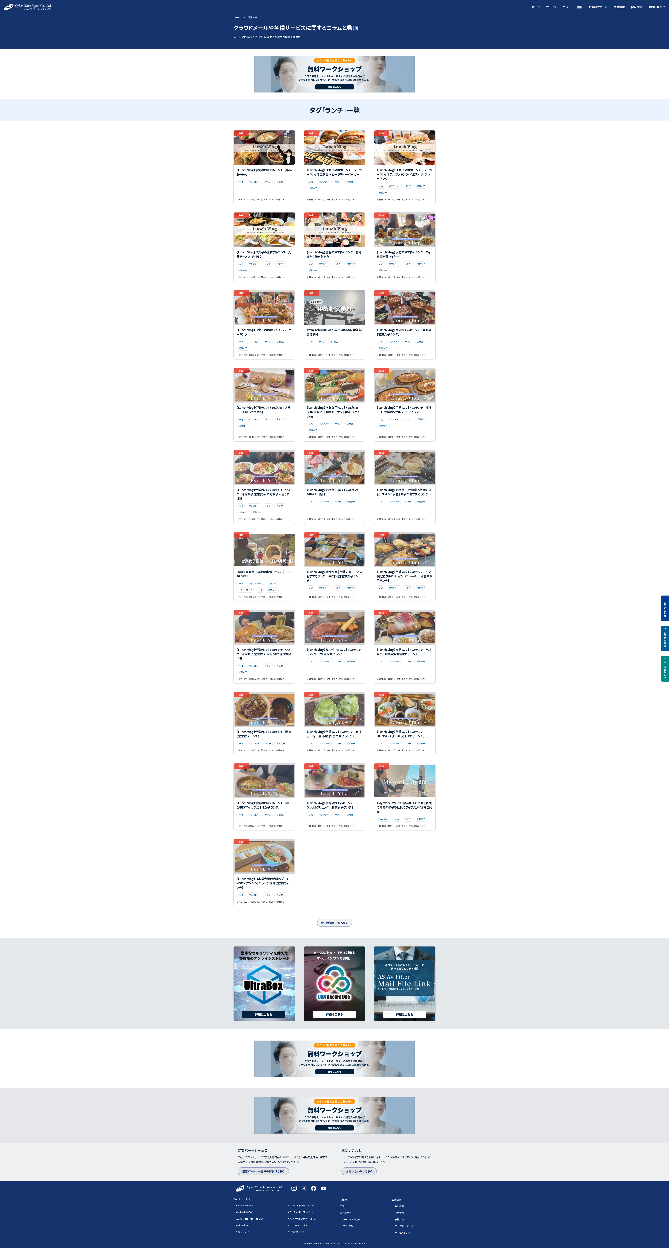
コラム (567, 7)
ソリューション (243, 1232)
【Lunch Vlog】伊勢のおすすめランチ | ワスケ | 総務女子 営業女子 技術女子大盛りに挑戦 (263, 494)
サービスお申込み (351, 1219)
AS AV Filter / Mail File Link (249, 1218)
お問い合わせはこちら (359, 1171)
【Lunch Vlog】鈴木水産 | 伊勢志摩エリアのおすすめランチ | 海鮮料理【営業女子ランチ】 (334, 576)
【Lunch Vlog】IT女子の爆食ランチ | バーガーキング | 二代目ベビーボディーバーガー (334, 172)
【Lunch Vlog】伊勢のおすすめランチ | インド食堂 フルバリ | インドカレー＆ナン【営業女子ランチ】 (404, 576)
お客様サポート (598, 7)
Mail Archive (242, 1225)
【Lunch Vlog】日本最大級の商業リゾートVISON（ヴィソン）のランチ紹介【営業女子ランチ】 (263, 883)
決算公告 (399, 1219)
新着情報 (252, 17)
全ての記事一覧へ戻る (334, 923)
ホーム (536, 7)
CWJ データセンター (298, 1225)
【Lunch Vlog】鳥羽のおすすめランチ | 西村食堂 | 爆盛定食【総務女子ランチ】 (404, 651)
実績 (580, 7)
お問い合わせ (656, 7)
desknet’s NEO (244, 1212)
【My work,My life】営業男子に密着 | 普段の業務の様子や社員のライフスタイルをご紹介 (404, 807)
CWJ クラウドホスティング (300, 1212)
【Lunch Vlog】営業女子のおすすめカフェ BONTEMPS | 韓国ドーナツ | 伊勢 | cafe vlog (333, 411)
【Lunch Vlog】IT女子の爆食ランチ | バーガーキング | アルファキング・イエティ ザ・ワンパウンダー (404, 174)
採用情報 (636, 7)
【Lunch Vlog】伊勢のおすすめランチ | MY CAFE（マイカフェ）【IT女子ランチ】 (263, 805)
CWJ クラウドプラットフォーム (302, 1218)
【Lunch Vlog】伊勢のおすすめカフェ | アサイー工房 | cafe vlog (263, 409)
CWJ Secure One (244, 1205)
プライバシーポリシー (405, 1226)
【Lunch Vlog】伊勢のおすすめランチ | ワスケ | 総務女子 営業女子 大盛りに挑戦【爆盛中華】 (263, 653)
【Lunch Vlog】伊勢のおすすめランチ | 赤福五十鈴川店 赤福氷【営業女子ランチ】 (334, 733)
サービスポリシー (403, 1232)
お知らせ (344, 1199)
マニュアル (348, 1226)
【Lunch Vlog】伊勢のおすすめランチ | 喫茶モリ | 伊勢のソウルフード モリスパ (404, 409)
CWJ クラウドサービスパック (301, 1205)
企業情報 (619, 7)
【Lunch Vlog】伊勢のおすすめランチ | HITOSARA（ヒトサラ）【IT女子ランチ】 (401, 733)
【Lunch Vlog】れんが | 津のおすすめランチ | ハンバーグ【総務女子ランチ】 (334, 651)
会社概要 (399, 1206)
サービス (551, 7)
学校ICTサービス (296, 1232)
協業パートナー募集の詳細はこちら (263, 1171)
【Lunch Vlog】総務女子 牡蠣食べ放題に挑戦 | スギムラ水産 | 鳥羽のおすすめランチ (404, 492)
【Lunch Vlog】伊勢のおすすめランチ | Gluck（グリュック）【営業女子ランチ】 (331, 805)
